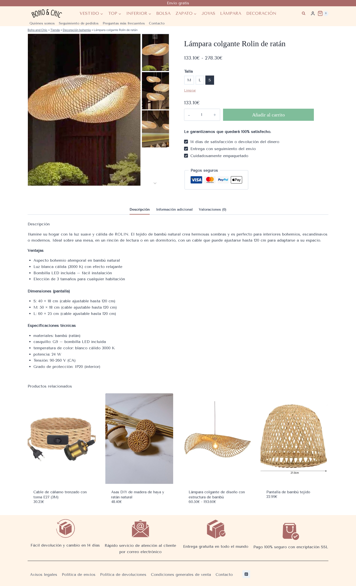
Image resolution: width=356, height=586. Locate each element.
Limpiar (190, 90)
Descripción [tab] (140, 209)
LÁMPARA (230, 13)
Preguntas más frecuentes (124, 23)
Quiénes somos (42, 23)
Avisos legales (43, 574)
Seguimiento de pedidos (79, 23)
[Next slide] (154, 183)
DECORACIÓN (261, 13)
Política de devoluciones (123, 574)
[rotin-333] (84, 110)
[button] (155, 52)
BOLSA (163, 13)
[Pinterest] (246, 574)
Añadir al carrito (268, 114)
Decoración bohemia (77, 30)
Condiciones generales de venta (181, 574)
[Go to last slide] (154, 36)
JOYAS (208, 13)
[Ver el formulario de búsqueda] (303, 13)
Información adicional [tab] (174, 209)
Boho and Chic (37, 30)
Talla (188, 71)
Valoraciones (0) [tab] (212, 209)
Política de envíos (78, 574)
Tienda (55, 30)
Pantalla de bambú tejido (288, 492)
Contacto (157, 23)
